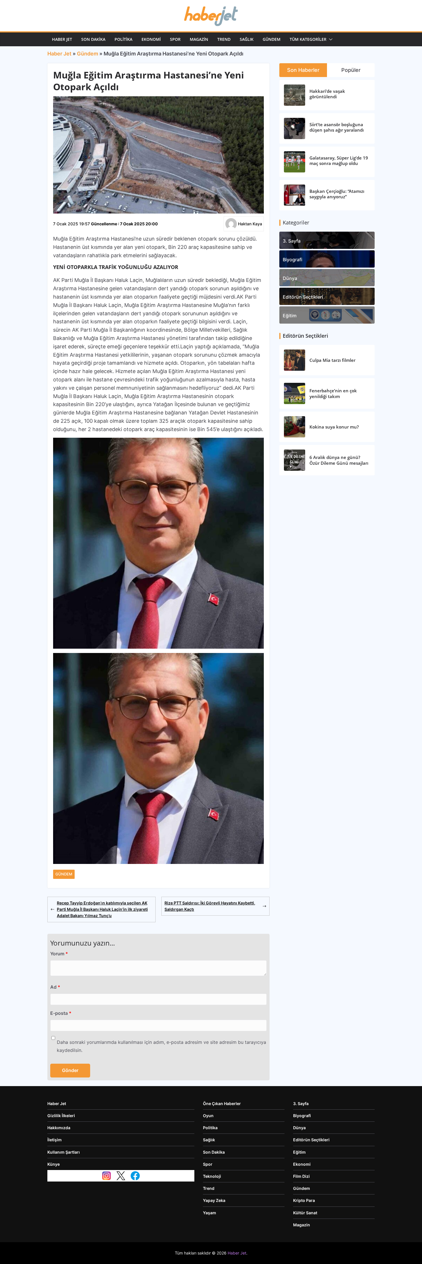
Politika (123, 39)
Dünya (290, 278)
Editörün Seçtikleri (303, 297)
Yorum (59, 953)
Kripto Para (304, 1200)
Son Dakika (93, 39)
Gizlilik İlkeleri (61, 1115)
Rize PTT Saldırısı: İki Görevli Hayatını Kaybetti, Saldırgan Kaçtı (209, 906)
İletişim (54, 1139)
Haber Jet (62, 39)
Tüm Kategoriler (308, 39)
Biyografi (292, 259)
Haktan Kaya (250, 223)
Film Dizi (301, 1176)
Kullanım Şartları (63, 1152)
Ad (55, 987)
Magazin (199, 39)
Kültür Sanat (305, 1212)
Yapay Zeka (214, 1200)
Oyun (208, 1115)
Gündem (271, 39)
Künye (53, 1164)
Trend (224, 39)
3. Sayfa (292, 241)
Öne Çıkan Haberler (222, 1103)
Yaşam (209, 1212)
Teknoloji (212, 1176)
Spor (175, 39)
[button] (329, 39)
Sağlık (246, 39)
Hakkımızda (58, 1127)
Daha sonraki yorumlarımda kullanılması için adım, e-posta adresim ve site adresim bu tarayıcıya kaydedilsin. (161, 1046)
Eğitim (290, 315)
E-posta (60, 1013)
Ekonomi (151, 39)
